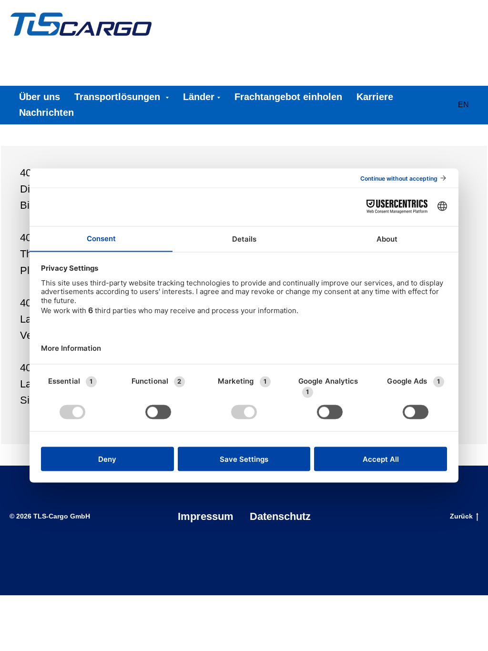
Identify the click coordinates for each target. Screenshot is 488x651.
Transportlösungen (118, 97)
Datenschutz (280, 516)
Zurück (461, 516)
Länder (198, 97)
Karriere (374, 97)
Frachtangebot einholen (288, 97)
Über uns (39, 97)
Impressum (206, 516)
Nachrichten (46, 112)
